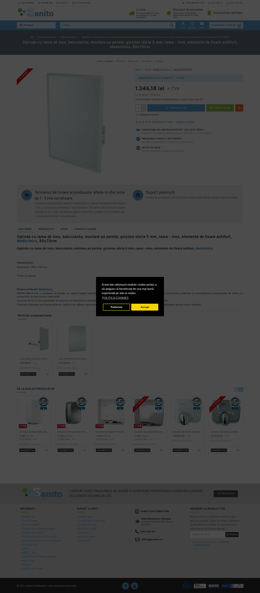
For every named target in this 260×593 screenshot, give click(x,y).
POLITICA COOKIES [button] (115, 297)
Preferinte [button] (116, 307)
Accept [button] (145, 307)
